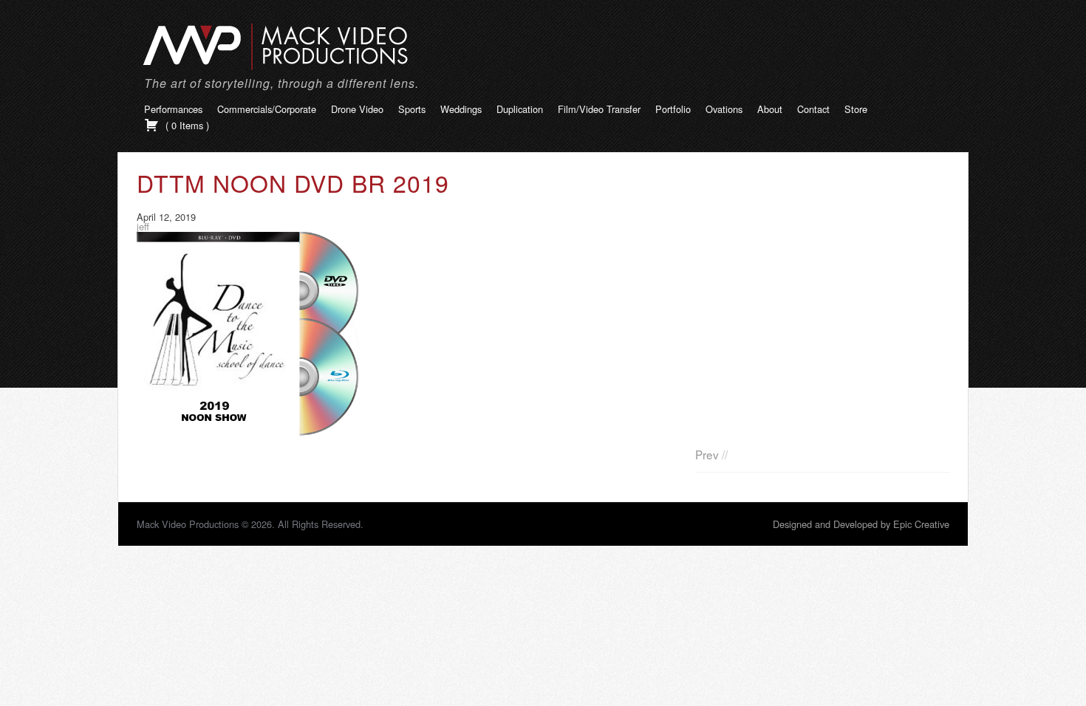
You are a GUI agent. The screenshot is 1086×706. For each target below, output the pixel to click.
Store (855, 109)
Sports (412, 109)
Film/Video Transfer (599, 109)
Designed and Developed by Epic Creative (861, 524)
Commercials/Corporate (266, 109)
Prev (707, 454)
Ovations (724, 109)
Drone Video (357, 109)
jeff (143, 226)
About (769, 109)
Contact (813, 109)
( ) (186, 125)
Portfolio (673, 109)
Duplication (519, 109)
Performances (173, 109)
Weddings (461, 109)
